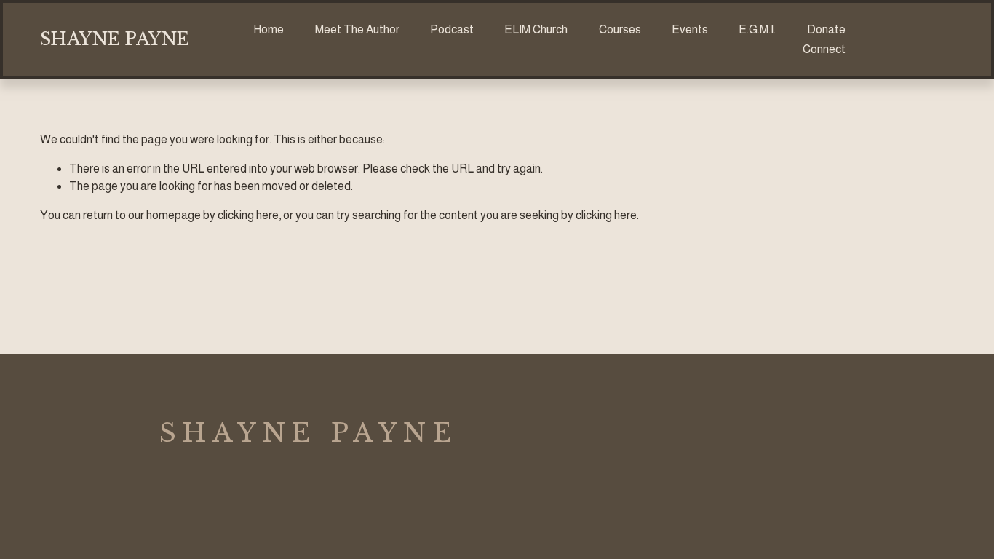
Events (690, 29)
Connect (824, 49)
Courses (620, 29)
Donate (826, 29)
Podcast (452, 29)
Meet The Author (357, 29)
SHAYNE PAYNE (114, 39)
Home (268, 29)
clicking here (248, 215)
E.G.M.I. (757, 29)
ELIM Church (536, 29)
